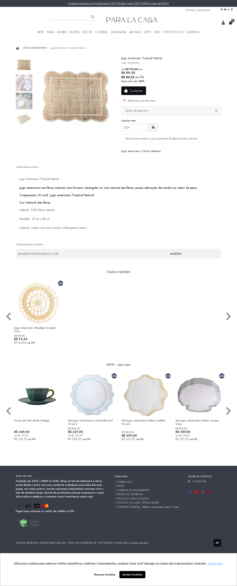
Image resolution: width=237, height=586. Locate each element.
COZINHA (101, 32)
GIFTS (147, 32)
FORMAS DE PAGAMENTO (133, 490)
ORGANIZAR (118, 32)
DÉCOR (87, 32)
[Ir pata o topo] (217, 543)
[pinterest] (209, 492)
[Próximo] (228, 316)
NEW (40, 32)
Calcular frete (128, 120)
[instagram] (203, 492)
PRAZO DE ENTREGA (130, 494)
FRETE (120, 486)
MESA (50, 32)
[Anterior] (9, 316)
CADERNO (193, 32)
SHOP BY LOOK (173, 32)
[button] (223, 22)
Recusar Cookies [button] (105, 574)
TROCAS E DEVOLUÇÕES (133, 499)
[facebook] (190, 492)
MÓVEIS (74, 32)
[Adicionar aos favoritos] (18, 282)
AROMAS (135, 32)
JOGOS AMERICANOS (35, 48)
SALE (157, 32)
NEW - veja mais (118, 365)
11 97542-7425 (199, 481)
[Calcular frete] (153, 127)
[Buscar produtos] (93, 17)
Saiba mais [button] (215, 563)
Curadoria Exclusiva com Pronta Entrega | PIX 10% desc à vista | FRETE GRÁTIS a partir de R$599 (118, 3)
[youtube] (197, 492)
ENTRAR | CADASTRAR (198, 10)
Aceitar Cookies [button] (132, 574)
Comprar (40, 349)
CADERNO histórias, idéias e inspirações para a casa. (148, 507)
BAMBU (61, 32)
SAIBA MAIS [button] (121, 476)
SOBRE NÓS (124, 482)
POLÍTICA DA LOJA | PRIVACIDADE (138, 503)
